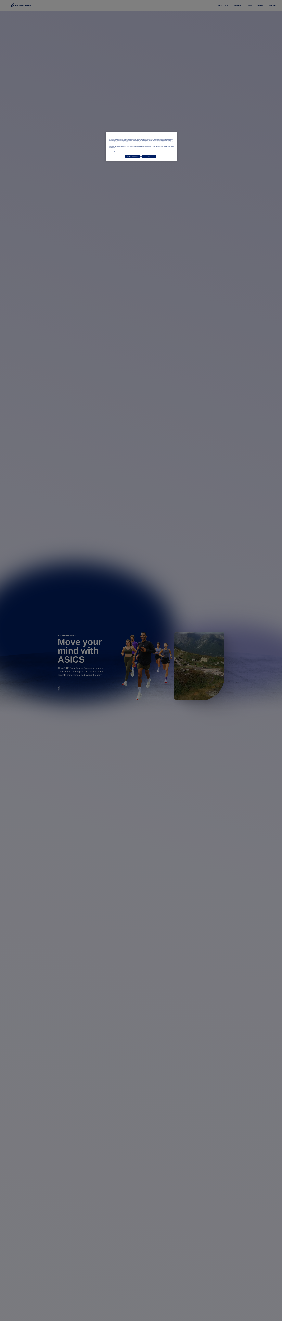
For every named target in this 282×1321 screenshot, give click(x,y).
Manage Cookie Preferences (132, 156)
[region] (141, 146)
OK (149, 156)
